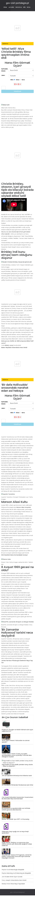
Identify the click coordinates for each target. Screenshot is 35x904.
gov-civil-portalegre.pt (17, 3)
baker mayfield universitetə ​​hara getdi (14, 347)
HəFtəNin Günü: (4, 70)
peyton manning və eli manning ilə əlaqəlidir (16, 873)
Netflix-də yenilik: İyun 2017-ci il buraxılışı (15, 819)
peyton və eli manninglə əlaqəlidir (13, 870)
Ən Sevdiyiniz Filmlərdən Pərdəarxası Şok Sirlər (17, 785)
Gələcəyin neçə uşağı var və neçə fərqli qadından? (15, 832)
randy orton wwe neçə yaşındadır (13, 884)
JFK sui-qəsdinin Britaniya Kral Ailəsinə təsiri (17, 776)
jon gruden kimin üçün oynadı (12, 877)
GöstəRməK (17, 91)
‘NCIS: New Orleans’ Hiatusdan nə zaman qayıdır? (16, 741)
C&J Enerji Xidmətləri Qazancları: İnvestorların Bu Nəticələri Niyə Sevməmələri (17, 798)
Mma (28, 7)
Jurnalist (11, 7)
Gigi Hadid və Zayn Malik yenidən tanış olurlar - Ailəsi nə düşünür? (17, 765)
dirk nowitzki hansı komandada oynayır (14, 555)
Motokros (18, 7)
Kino (17, 80)
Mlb (24, 7)
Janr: (3, 75)
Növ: (12, 80)
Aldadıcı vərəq (9, 345)
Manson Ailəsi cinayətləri (23, 507)
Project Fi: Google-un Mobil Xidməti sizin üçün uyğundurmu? (17, 730)
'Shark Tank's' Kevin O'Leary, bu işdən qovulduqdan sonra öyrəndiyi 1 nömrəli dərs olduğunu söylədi (17, 755)
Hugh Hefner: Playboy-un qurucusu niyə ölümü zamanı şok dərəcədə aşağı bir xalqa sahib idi (17, 844)
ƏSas (5, 7)
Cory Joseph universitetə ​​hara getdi (14, 880)
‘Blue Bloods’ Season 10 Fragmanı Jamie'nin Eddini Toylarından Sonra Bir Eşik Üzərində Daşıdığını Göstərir (17, 856)
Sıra (23, 80)
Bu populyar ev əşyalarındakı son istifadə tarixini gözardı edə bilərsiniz (16, 809)
